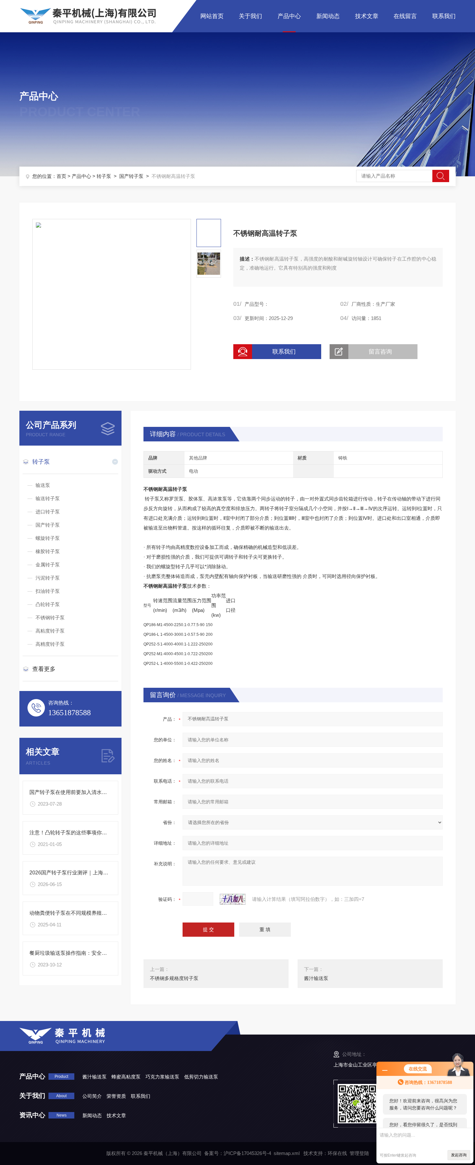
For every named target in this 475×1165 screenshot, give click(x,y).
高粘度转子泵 (50, 631)
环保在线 (337, 1153)
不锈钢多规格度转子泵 (174, 978)
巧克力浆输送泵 (162, 1076)
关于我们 (250, 16)
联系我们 (444, 16)
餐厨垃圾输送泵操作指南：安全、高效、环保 (81, 953)
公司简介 (92, 1096)
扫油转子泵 (48, 591)
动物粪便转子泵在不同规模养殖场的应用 (75, 913)
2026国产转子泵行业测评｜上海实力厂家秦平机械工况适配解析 (102, 872)
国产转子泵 (131, 176)
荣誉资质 (116, 1096)
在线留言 (405, 16)
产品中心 (289, 16)
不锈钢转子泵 (50, 617)
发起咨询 (459, 1155)
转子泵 (104, 176)
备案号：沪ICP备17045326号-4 (237, 1153)
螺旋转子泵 (48, 538)
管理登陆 (359, 1153)
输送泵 (43, 485)
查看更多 (44, 669)
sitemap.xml (287, 1153)
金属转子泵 (48, 564)
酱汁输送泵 (316, 978)
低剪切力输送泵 (201, 1076)
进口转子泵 (48, 511)
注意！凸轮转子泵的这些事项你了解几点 (75, 832)
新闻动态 (328, 16)
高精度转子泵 (50, 644)
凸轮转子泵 (48, 604)
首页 (61, 176)
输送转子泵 (48, 498)
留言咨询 (380, 351)
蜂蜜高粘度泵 (126, 1076)
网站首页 (212, 16)
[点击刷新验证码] (233, 899)
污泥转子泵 (48, 578)
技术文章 (366, 16)
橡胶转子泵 (48, 551)
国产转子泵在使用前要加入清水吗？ (70, 792)
